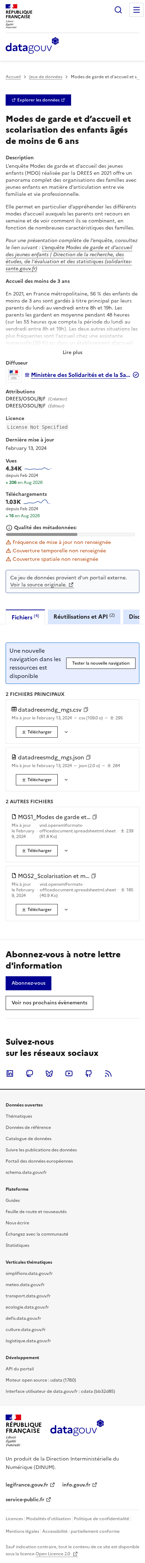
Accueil (13, 77)
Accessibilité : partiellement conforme (81, 1531)
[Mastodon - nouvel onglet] (30, 1073)
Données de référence (28, 1127)
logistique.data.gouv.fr (28, 1341)
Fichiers (25, 617)
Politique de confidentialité (101, 1519)
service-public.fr (25, 1499)
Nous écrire (17, 1223)
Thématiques (19, 1116)
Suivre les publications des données (41, 1150)
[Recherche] (118, 10)
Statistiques (17, 1245)
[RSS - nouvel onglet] (108, 1073)
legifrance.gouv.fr (27, 1485)
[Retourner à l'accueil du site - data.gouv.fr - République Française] (76, 1430)
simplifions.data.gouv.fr (29, 1273)
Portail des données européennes (39, 1161)
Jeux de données (45, 77)
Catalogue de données (28, 1139)
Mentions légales (22, 1531)
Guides (13, 1200)
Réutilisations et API (84, 616)
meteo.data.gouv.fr (25, 1285)
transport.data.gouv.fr (28, 1296)
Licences (14, 1519)
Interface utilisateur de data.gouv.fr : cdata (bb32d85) (60, 1391)
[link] (38, 100)
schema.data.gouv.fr (26, 1172)
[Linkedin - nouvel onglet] (10, 1073)
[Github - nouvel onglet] (89, 1073)
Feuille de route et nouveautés (36, 1212)
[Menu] (137, 10)
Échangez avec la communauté (37, 1234)
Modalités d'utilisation (48, 1519)
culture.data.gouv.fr (26, 1329)
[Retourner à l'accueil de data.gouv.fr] (32, 46)
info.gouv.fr (76, 1485)
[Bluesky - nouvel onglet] (49, 1073)
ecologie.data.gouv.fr (27, 1307)
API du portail (20, 1369)
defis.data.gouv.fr (23, 1318)
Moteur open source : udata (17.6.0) (41, 1380)
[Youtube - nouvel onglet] (69, 1073)
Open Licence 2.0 (53, 1554)
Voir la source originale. (38, 584)
